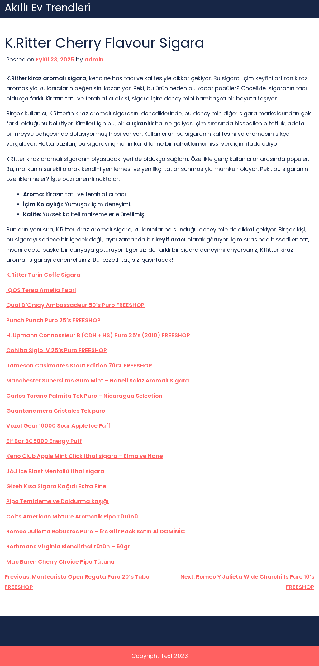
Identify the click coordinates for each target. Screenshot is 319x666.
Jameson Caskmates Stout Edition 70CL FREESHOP (79, 365)
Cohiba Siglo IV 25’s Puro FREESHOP (56, 350)
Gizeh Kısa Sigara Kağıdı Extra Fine (56, 486)
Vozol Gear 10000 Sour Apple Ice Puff (58, 426)
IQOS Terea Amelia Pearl (41, 290)
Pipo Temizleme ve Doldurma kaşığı (57, 501)
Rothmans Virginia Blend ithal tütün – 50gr (68, 546)
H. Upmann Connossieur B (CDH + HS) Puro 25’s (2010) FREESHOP (98, 335)
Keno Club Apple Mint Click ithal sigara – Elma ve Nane (84, 456)
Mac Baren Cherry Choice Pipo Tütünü (60, 562)
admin (94, 59)
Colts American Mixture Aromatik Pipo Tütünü (72, 516)
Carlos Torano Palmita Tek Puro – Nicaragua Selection (84, 396)
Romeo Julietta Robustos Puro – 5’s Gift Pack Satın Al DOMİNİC (95, 531)
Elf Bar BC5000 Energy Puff (44, 441)
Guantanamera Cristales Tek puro (55, 411)
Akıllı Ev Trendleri (47, 8)
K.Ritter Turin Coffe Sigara (43, 275)
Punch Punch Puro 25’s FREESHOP (53, 320)
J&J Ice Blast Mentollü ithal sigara (55, 471)
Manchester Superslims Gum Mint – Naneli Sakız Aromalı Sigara (97, 380)
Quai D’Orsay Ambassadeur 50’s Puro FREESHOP (75, 305)
